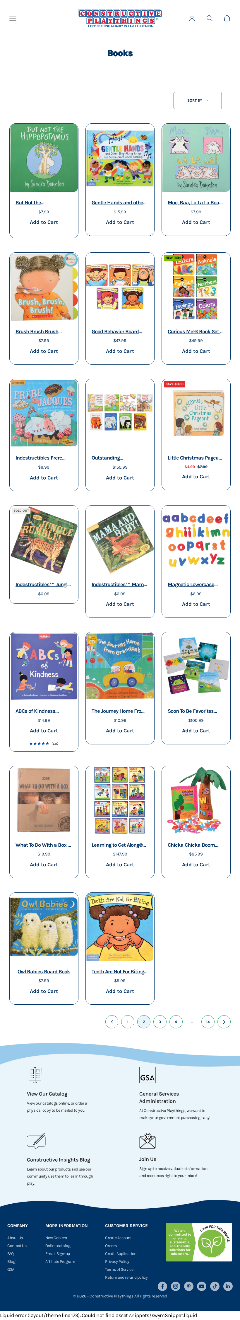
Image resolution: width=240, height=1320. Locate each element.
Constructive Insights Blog (58, 1159)
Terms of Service (119, 1269)
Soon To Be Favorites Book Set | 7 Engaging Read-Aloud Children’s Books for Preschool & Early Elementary (193, 712)
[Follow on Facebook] (162, 1286)
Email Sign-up (57, 1253)
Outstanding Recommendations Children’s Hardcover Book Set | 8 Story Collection (115, 458)
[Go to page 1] (112, 1021)
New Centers (56, 1237)
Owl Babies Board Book (44, 971)
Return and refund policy (126, 1277)
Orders (110, 1245)
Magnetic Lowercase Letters (191, 585)
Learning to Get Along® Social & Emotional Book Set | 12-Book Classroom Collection (120, 846)
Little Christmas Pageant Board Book (195, 458)
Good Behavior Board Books (115, 332)
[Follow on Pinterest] (188, 1286)
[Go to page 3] (224, 1021)
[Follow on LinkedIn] (228, 1286)
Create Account (118, 1237)
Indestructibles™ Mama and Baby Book (119, 585)
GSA (10, 1269)
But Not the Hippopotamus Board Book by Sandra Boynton (43, 203)
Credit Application (120, 1253)
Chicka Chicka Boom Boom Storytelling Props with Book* (194, 846)
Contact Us (16, 1245)
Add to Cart (44, 222)
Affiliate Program (60, 1261)
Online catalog (58, 1245)
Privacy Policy (117, 1261)
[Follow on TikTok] (215, 1286)
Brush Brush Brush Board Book (37, 332)
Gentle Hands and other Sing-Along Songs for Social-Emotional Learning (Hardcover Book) (118, 203)
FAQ (10, 1253)
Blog (11, 1261)
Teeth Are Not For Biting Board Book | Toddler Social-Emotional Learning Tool (118, 972)
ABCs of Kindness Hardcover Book (35, 712)
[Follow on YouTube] (201, 1286)
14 (208, 1022)
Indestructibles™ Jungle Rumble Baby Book (43, 585)
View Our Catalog (47, 1094)
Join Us (147, 1159)
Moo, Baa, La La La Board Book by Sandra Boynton (196, 203)
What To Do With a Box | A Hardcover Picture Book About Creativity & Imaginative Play (44, 846)
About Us (15, 1237)
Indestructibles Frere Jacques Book (39, 458)
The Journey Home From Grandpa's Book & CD (119, 712)
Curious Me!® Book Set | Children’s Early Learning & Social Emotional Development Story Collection (195, 332)
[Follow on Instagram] (175, 1286)
